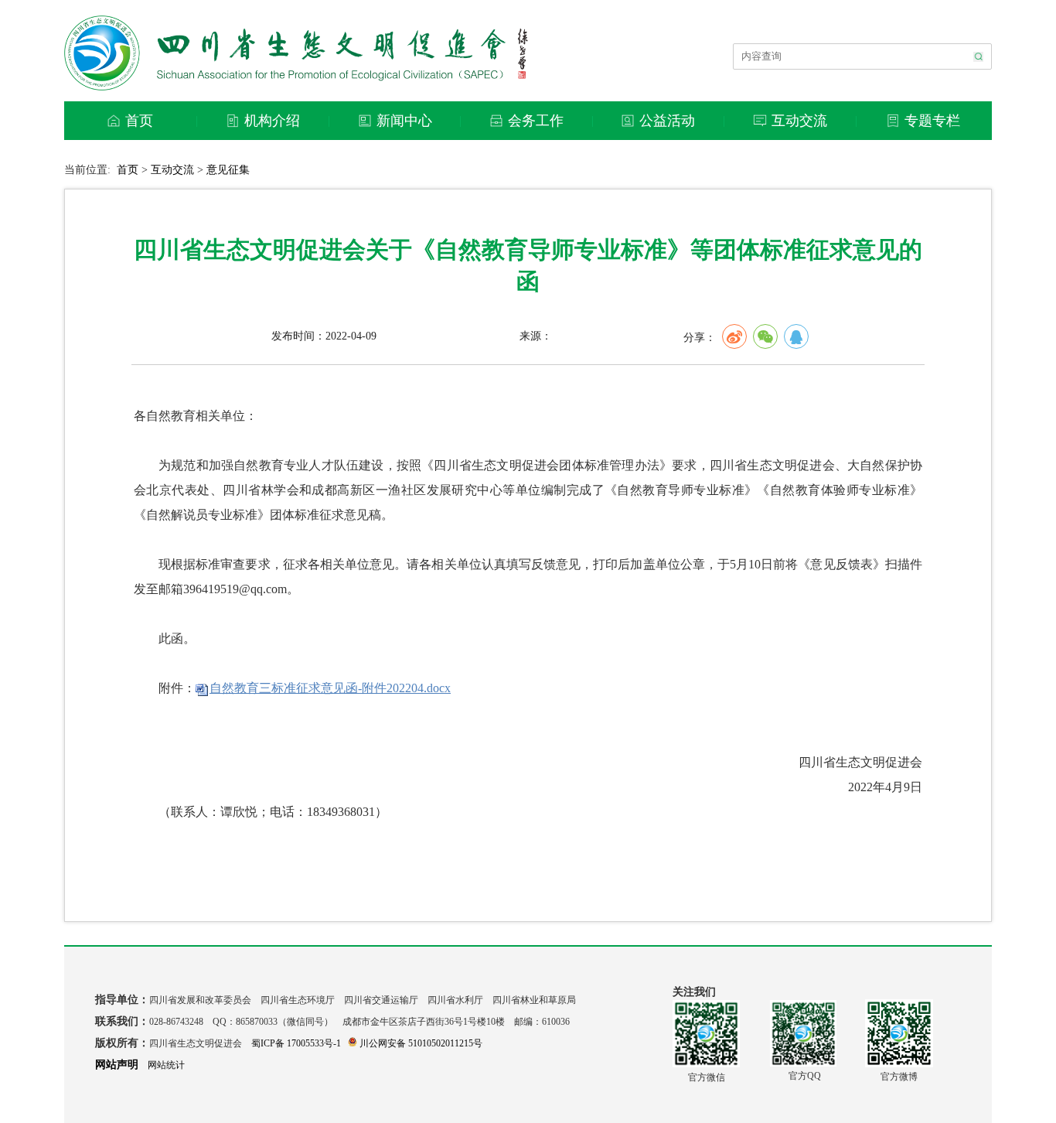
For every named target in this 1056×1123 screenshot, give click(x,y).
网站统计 (166, 1065)
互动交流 (172, 170)
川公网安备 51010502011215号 (420, 1043)
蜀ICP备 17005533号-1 (296, 1043)
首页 (127, 170)
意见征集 (228, 170)
